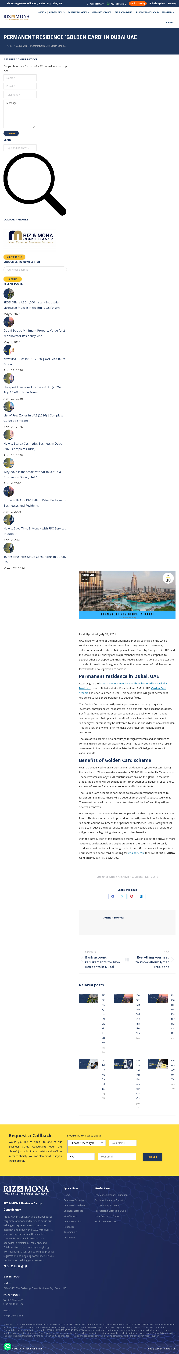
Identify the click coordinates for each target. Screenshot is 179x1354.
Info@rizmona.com (13, 1315)
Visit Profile (14, 257)
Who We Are (70, 1216)
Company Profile (72, 1221)
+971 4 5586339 (96, 3)
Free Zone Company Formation (111, 1194)
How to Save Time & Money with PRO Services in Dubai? (34, 531)
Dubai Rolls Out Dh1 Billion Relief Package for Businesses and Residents (35, 502)
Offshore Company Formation (110, 1200)
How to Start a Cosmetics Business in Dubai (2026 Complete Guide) (33, 446)
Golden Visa (88, 575)
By (137, 876)
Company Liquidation (75, 1205)
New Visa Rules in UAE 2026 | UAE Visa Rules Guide (34, 361)
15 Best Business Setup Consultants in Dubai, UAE (34, 559)
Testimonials (70, 1231)
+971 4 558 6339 (14, 1299)
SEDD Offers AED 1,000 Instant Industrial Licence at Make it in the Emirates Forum (31, 305)
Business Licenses (73, 1210)
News (85, 579)
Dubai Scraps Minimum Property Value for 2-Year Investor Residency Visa (34, 333)
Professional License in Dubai (110, 1210)
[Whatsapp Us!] (7, 1347)
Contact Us (69, 1237)
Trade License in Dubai (107, 1221)
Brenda (113, 917)
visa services (136, 853)
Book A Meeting (137, 3)
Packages (69, 1226)
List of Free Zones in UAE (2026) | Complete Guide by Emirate (33, 418)
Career (158, 1348)
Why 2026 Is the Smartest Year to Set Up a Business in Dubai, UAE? (32, 474)
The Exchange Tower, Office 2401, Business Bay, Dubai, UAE (34, 3)
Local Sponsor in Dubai (107, 1216)
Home (67, 1194)
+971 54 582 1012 (118, 3)
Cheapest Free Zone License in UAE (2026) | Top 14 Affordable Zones (33, 389)
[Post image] (88, 998)
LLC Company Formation (107, 1205)
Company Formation (74, 1200)
